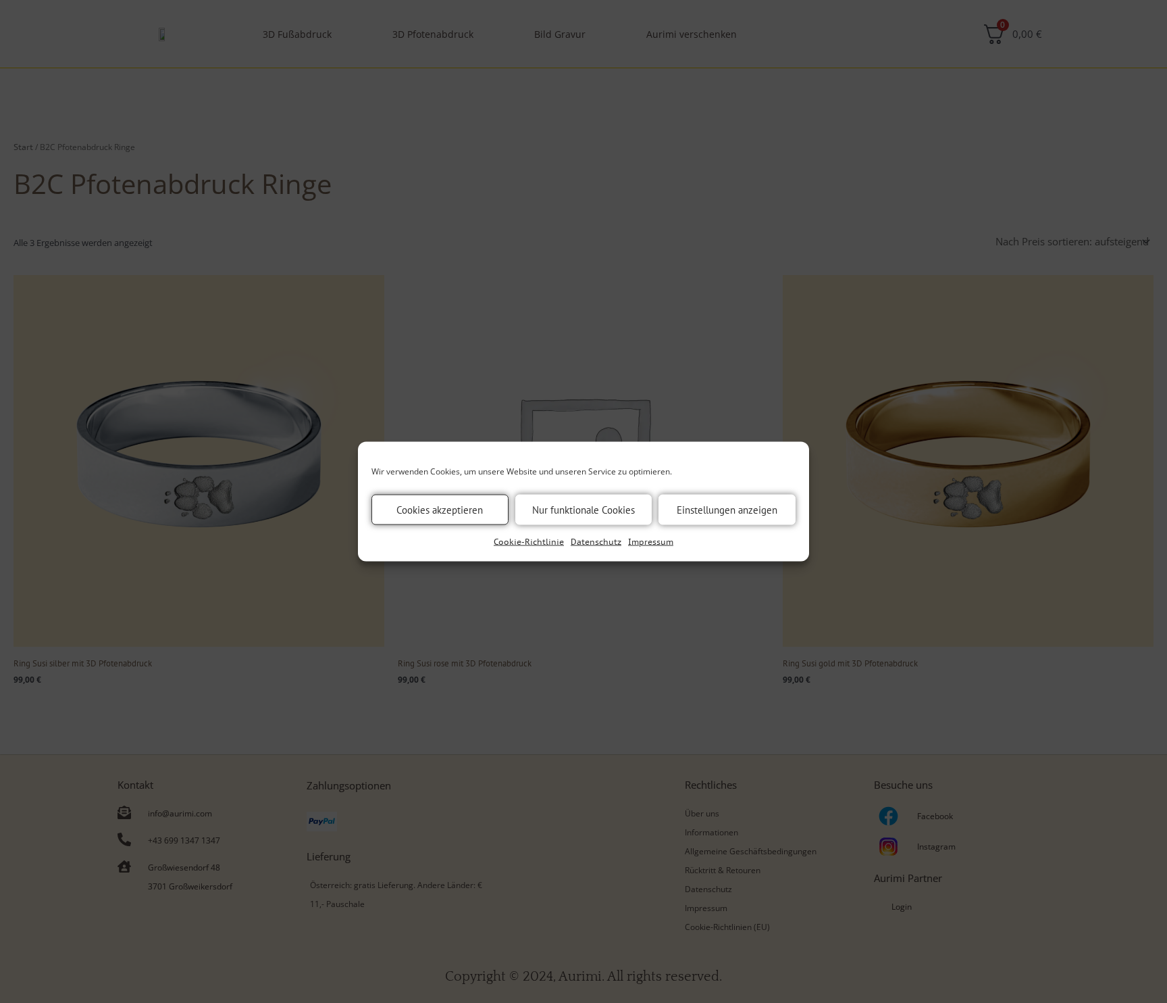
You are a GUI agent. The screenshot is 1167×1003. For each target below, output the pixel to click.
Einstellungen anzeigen (727, 509)
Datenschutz (596, 542)
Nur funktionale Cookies (583, 509)
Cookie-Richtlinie (529, 542)
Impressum (650, 542)
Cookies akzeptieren (439, 509)
